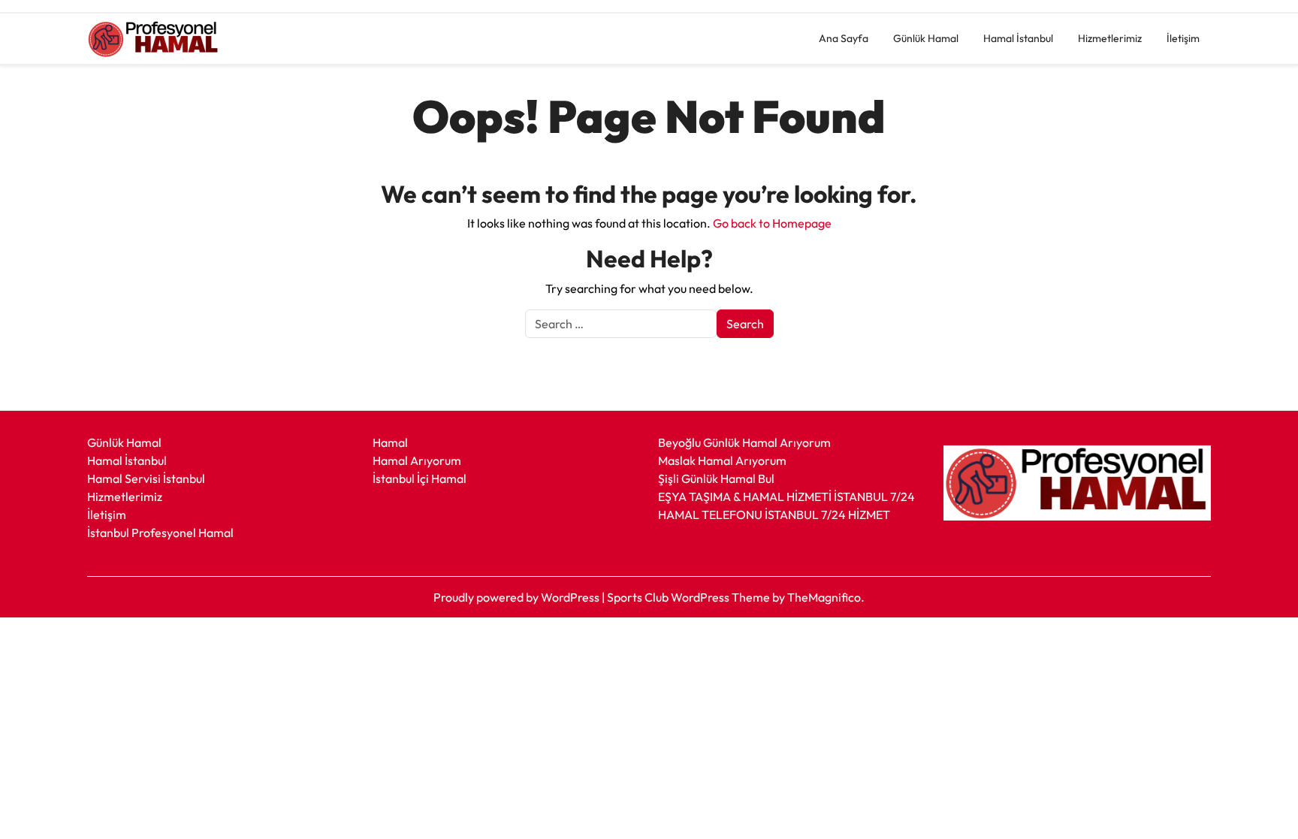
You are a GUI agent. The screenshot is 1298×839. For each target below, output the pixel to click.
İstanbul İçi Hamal (419, 478)
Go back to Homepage (772, 223)
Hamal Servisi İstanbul (146, 478)
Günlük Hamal (925, 38)
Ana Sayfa (843, 38)
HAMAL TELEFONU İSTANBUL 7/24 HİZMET (774, 514)
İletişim (1183, 38)
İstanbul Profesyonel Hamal (160, 532)
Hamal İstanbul (1018, 38)
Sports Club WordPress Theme (689, 597)
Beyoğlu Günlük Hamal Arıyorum (744, 442)
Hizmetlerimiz (1110, 38)
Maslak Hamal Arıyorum (722, 460)
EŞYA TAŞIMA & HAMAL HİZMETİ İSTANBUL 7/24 (786, 496)
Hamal (390, 442)
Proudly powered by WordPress (517, 597)
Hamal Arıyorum (417, 460)
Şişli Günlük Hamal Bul (716, 478)
